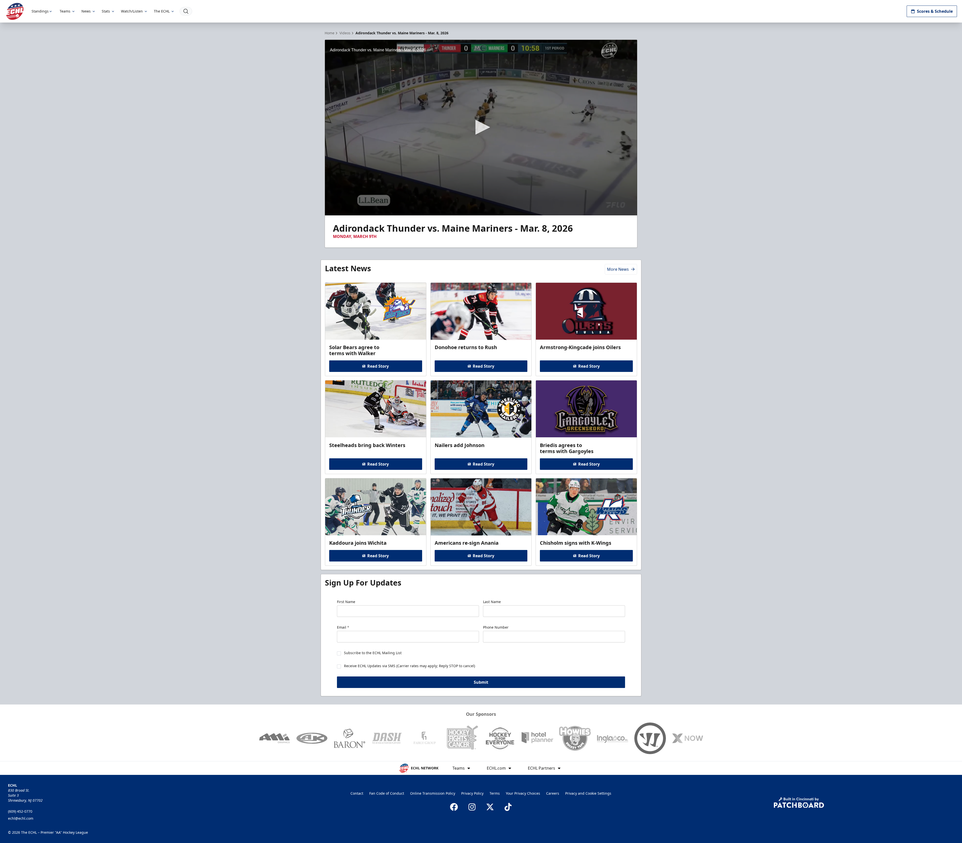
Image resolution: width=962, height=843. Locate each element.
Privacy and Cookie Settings (588, 793)
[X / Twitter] (490, 807)
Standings (40, 11)
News (86, 11)
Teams (65, 11)
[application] (481, 127)
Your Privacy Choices (523, 793)
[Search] (186, 11)
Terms (495, 793)
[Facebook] (454, 807)
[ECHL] (15, 11)
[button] (481, 127)
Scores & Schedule (935, 11)
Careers (552, 793)
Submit (481, 682)
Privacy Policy (472, 793)
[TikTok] (508, 807)
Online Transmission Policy (432, 793)
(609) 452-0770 (20, 811)
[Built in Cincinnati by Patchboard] (799, 802)
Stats (106, 11)
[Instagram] (472, 807)
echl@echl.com (20, 818)
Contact (356, 793)
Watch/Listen (132, 11)
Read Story (378, 366)
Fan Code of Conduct (386, 793)
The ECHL (162, 11)
